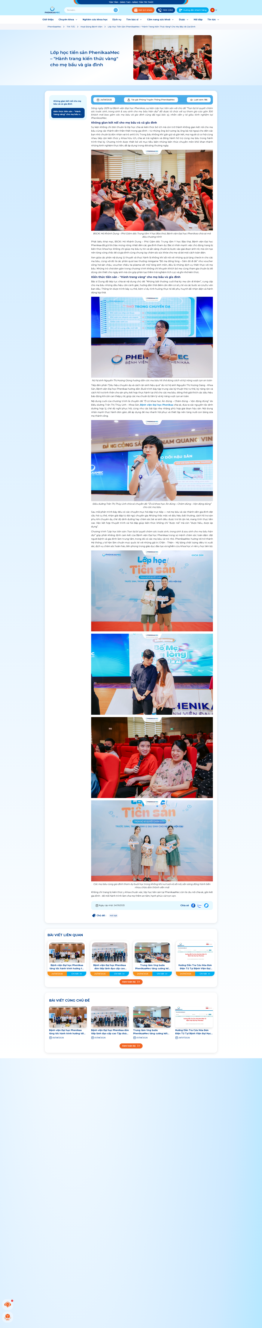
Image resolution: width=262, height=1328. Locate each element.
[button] (213, 10)
